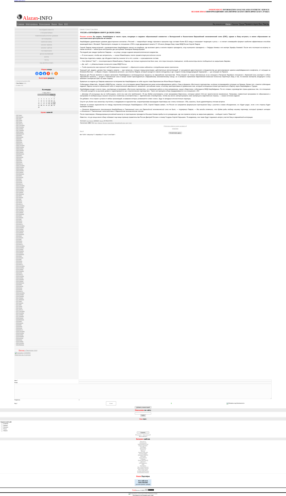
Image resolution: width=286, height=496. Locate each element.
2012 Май (18, 219)
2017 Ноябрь (19, 314)
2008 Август (19, 143)
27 (49, 105)
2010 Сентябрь (20, 185)
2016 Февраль (20, 282)
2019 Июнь (19, 339)
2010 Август (19, 184)
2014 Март (19, 256)
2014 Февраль (20, 254)
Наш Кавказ (19, 83)
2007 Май (18, 118)
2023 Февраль (20, 344)
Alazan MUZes (143, 457)
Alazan (101, 121)
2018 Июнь (19, 326)
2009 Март (19, 155)
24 (41, 105)
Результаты (139, 434)
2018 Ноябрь (19, 334)
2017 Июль (19, 308)
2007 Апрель (19, 117)
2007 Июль (19, 122)
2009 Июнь (19, 160)
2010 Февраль (20, 174)
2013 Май (18, 239)
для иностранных (140, 484)
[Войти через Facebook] (44, 73)
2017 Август (19, 309)
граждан (148, 484)
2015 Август (19, 274)
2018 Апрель (19, 323)
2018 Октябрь (20, 333)
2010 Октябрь (20, 187)
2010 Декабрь (20, 190)
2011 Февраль (20, 194)
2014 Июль (19, 262)
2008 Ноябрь (19, 148)
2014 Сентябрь (20, 266)
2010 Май (18, 179)
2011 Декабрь (20, 210)
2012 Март (19, 215)
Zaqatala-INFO (143, 453)
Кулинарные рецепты (143, 472)
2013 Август (19, 244)
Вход (61, 24)
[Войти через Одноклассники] (56, 73)
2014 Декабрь (20, 271)
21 (51, 103)
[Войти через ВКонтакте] (40, 73)
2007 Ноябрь (19, 128)
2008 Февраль (20, 133)
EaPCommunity (143, 463)
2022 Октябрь (20, 343)
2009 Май (18, 158)
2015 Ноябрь (19, 277)
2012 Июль (19, 222)
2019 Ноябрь (19, 341)
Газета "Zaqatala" (143, 445)
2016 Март (19, 284)
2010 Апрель (19, 177)
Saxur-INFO (143, 448)
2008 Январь (19, 132)
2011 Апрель (19, 197)
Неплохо (5, 427)
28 (51, 105)
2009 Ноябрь (19, 169)
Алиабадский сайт (143, 452)
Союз (130, 123)
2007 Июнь (19, 120)
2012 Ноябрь (19, 229)
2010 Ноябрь (19, 189)
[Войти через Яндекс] (48, 73)
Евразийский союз (120, 123)
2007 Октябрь (20, 127)
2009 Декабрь (20, 170)
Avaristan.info (143, 443)
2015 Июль (19, 272)
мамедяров (110, 123)
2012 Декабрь (20, 231)
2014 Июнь (19, 261)
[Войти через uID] (37, 73)
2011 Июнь (19, 200)
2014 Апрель (19, 257)
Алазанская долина (21, 81)
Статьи (88, 29)
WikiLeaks (143, 456)
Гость (228, 24)
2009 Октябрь (20, 167)
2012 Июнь (19, 220)
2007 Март (19, 115)
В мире (18, 85)
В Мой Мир (175, 128)
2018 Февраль (20, 319)
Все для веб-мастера (143, 467)
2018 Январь (19, 318)
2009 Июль (19, 162)
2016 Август (19, 291)
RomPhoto (143, 447)
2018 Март (19, 321)
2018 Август (19, 329)
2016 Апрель (19, 286)
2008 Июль (19, 142)
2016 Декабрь (20, 296)
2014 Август (19, 264)
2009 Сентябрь (20, 165)
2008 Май (18, 138)
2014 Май (18, 259)
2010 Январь (19, 172)
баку (96, 123)
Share (81, 131)
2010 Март (19, 175)
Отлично (5, 423)
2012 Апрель (19, 217)
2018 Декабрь (20, 336)
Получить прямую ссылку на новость (175, 126)
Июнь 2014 (46, 92)
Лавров (100, 123)
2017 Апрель (19, 303)
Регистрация (44, 24)
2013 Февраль (20, 234)
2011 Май (18, 199)
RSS (66, 24)
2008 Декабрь (20, 150)
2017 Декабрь (20, 316)
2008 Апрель (19, 137)
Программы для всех (143, 468)
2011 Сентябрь (20, 205)
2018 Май (18, 324)
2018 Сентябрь (20, 331)
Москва (105, 123)
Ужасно (5, 430)
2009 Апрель (19, 157)
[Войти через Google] (52, 73)
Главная (20, 24)
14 (51, 101)
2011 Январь (19, 192)
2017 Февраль (20, 299)
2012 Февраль (20, 214)
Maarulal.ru (143, 441)
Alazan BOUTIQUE (143, 460)
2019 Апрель (19, 338)
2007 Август (19, 123)
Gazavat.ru (143, 449)
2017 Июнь (19, 306)
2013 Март (19, 236)
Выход (54, 24)
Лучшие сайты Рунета (143, 471)
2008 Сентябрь (20, 145)
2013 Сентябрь (20, 246)
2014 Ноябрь (19, 269)
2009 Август (19, 164)
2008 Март (19, 135)
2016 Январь (19, 281)
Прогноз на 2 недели (23, 355)
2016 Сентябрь (20, 293)
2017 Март (19, 301)
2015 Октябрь (20, 276)
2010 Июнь (19, 180)
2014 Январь (19, 252)
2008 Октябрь (20, 147)
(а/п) (28, 350)
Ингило (143, 451)
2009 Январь (19, 152)
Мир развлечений (143, 469)
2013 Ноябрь (19, 249)
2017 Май (18, 304)
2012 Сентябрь (20, 226)
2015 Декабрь (20, 279)
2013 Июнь (19, 241)
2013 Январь (19, 232)
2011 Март (19, 195)
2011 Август (19, 204)
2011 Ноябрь (19, 209)
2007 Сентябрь (20, 125)
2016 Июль (19, 289)
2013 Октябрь (20, 247)
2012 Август (19, 224)
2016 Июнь (19, 287)
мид (127, 123)
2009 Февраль (20, 153)
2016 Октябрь (20, 294)
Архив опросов (146, 434)
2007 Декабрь (20, 130)
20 (49, 103)
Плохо (5, 429)
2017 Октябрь (20, 313)
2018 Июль (19, 328)
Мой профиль (32, 24)
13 (49, 101)
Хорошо (5, 425)
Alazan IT (143, 461)
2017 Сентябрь (20, 311)
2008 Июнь (19, 140)
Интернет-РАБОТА (143, 455)
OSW (143, 464)
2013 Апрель (19, 237)
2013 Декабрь (20, 251)
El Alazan (143, 459)
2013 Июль (19, 242)
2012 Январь (19, 212)
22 (54, 103)
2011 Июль (19, 202)
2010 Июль (19, 182)
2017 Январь (19, 298)
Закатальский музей (143, 444)
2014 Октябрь (20, 267)
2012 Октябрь (20, 227)
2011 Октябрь (20, 207)
